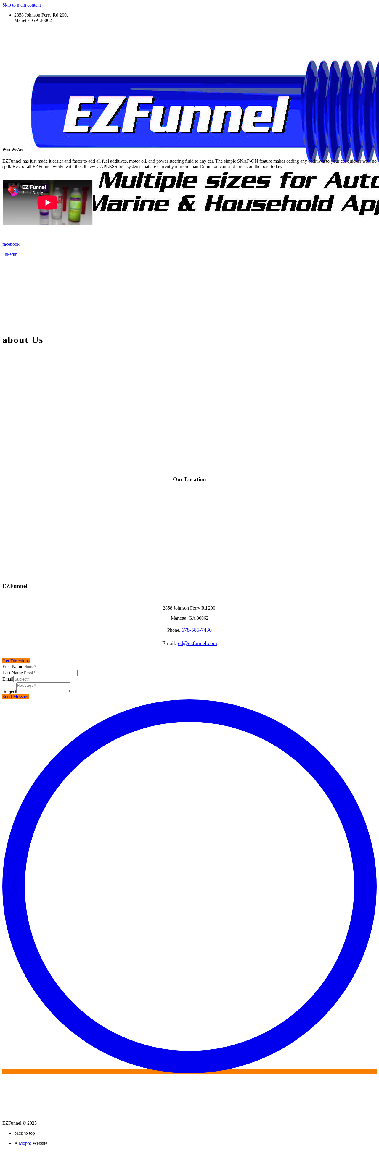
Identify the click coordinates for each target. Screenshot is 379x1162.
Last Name (12, 672)
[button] (16, 660)
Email (7, 678)
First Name (12, 666)
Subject (9, 691)
